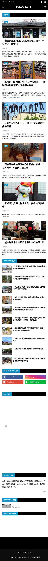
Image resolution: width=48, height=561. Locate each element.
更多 (44, 491)
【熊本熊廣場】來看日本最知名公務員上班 (23, 242)
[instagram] (45, 2)
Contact (11, 2)
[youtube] (12, 382)
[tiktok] (12, 387)
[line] (35, 382)
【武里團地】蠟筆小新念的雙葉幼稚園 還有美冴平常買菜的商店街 (29, 288)
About (4, 2)
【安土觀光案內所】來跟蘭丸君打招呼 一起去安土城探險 (23, 42)
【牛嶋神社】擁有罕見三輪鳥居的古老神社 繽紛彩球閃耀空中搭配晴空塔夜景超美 (29, 319)
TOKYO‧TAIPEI (24, 6)
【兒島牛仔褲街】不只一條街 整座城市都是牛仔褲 (23, 125)
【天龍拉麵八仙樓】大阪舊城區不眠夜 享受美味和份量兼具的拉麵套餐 (29, 329)
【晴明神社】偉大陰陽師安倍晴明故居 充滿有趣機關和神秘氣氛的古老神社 (29, 308)
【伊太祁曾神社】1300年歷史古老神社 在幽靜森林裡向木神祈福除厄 (29, 359)
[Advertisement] (25, 412)
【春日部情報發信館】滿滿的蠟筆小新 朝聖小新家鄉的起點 (29, 298)
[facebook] (41, 2)
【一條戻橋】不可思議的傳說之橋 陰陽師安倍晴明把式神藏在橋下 (29, 267)
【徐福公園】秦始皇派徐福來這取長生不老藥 (28, 349)
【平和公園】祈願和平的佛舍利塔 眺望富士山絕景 (29, 339)
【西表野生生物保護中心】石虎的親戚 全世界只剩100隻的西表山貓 (23, 166)
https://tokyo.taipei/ (24, 553)
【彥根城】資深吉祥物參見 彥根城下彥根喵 (23, 205)
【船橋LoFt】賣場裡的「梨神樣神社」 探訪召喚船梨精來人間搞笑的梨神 (23, 83)
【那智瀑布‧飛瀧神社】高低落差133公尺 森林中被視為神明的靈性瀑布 (29, 277)
